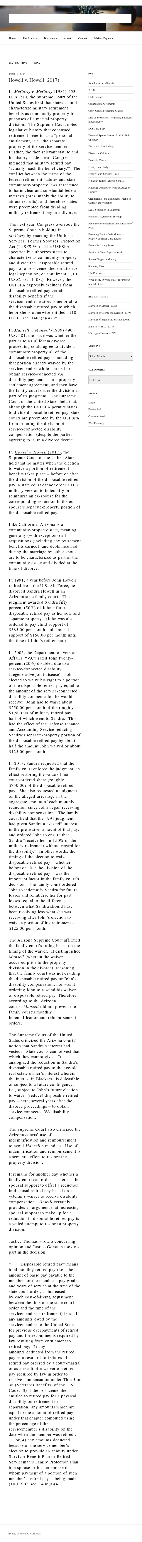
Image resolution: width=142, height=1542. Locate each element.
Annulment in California (101, 83)
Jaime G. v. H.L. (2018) (101, 326)
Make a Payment (103, 38)
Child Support (95, 97)
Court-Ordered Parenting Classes (105, 110)
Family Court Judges (99, 167)
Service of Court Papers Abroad (105, 252)
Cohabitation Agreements (101, 103)
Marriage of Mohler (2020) (102, 305)
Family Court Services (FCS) (103, 174)
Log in (91, 402)
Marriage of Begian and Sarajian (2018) (109, 319)
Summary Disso (96, 266)
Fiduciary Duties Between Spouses (106, 180)
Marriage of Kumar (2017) (102, 333)
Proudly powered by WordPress (24, 1533)
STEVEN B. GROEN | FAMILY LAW (70, 18)
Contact (82, 38)
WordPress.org (96, 423)
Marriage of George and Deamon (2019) (109, 312)
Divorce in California (99, 153)
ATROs (92, 90)
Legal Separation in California (104, 209)
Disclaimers (50, 38)
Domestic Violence (98, 160)
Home (12, 38)
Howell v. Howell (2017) (34, 80)
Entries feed (94, 409)
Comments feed (96, 416)
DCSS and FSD (96, 128)
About (67, 38)
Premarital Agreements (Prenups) (105, 216)
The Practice (30, 38)
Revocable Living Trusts (101, 245)
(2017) (38, 452)
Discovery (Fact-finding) (101, 146)
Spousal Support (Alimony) (102, 259)
